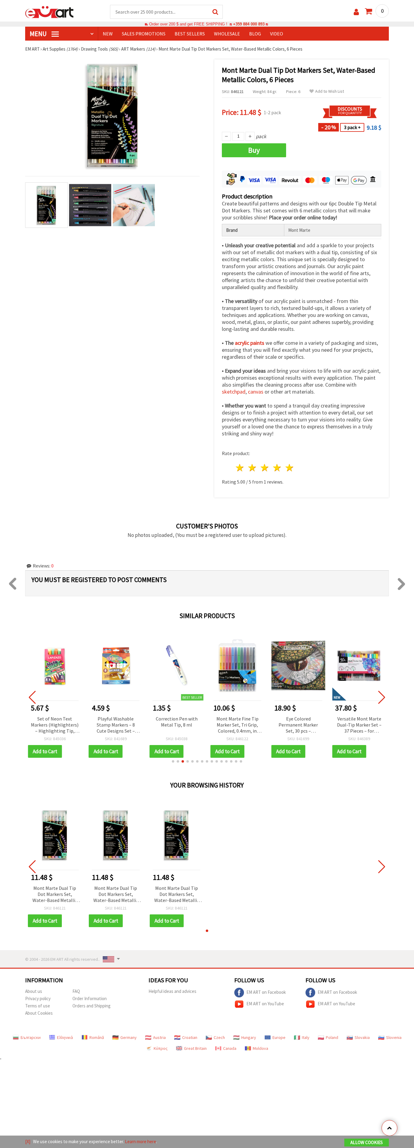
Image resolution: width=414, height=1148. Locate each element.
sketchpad (233, 391)
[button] (173, 761)
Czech (219, 1037)
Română (96, 1037)
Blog (255, 34)
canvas (255, 391)
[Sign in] (356, 12)
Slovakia (362, 1037)
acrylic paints (249, 342)
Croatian (189, 1037)
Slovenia (394, 1037)
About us (33, 991)
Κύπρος (161, 1048)
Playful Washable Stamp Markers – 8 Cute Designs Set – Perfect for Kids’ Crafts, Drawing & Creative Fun (116, 725)
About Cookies (39, 1013)
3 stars (265, 467)
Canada (229, 1048)
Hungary (248, 1037)
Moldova (260, 1048)
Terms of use (37, 1006)
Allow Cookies (366, 1142)
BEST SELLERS (190, 34)
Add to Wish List (329, 91)
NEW (108, 34)
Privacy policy (38, 998)
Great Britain (195, 1048)
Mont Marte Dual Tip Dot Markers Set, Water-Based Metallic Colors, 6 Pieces (54, 894)
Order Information (89, 998)
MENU (39, 33)
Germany (128, 1037)
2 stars (252, 467)
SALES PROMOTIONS (143, 34)
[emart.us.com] (49, 11)
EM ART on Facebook (266, 992)
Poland (332, 1037)
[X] (27, 1141)
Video (276, 34)
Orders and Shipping (91, 1006)
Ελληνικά (65, 1037)
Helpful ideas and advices (172, 991)
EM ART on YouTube (265, 1004)
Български (31, 1037)
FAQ (76, 991)
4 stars (277, 467)
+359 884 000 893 (249, 24)
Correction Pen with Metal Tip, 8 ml (177, 722)
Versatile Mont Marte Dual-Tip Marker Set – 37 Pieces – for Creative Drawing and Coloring (359, 725)
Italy (305, 1037)
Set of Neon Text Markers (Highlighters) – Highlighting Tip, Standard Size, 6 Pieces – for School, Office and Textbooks (54, 725)
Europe (278, 1037)
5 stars (289, 467)
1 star (240, 467)
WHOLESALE (227, 34)
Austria (159, 1037)
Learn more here (140, 1141)
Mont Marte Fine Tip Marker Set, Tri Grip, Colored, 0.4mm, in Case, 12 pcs (237, 725)
